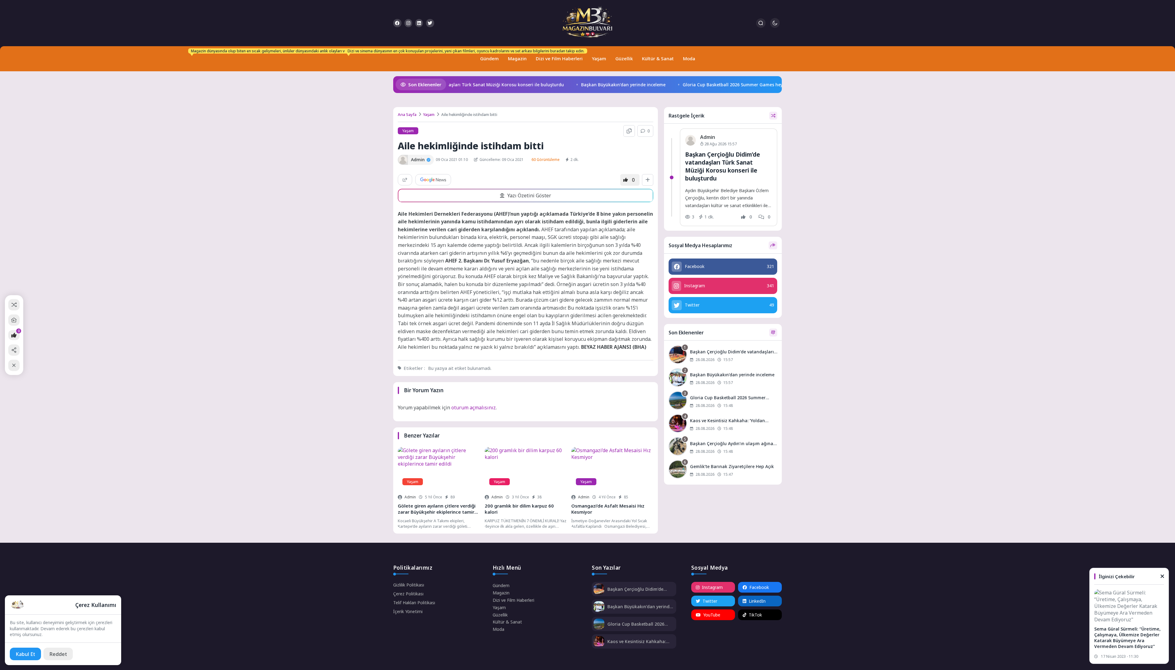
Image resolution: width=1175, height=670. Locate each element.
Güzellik (624, 58)
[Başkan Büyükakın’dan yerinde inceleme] (723, 378)
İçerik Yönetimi (408, 611)
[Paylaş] (405, 179)
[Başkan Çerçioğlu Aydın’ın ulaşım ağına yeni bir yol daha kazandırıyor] (723, 447)
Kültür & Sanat (658, 58)
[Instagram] (408, 23)
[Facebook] (397, 23)
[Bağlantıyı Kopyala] (629, 131)
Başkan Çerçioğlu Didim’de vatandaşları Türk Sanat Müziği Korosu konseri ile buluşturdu (458, 84)
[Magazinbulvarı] (587, 23)
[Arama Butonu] (761, 23)
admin (410, 497)
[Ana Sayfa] (14, 320)
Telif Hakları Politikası (414, 602)
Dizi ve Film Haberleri (557, 55)
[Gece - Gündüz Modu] (775, 26)
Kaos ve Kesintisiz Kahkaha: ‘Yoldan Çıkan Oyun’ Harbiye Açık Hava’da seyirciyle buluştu (639, 641)
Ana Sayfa (407, 114)
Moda (689, 58)
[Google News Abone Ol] (433, 179)
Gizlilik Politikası (408, 585)
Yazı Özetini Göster (529, 195)
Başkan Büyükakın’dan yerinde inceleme (611, 84)
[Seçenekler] (647, 180)
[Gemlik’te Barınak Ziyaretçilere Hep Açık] (723, 470)
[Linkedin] (419, 23)
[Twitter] (430, 23)
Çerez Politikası (408, 594)
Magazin (517, 58)
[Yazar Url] (403, 160)
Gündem (488, 55)
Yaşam (599, 58)
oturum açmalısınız (473, 407)
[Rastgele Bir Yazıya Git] (14, 304)
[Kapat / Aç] (14, 365)
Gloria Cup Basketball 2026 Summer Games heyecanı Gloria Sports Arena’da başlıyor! (760, 84)
